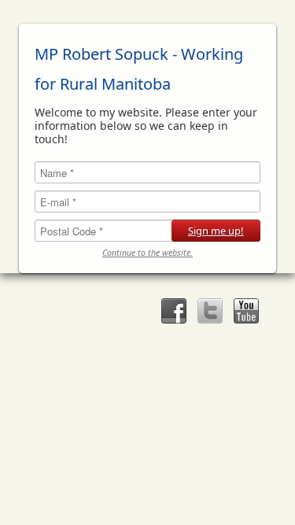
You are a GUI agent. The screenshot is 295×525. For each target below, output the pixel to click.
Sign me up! (216, 231)
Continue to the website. (147, 253)
